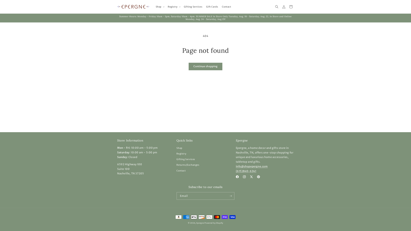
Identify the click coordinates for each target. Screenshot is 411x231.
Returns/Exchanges (187, 164)
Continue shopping (205, 66)
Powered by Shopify (214, 223)
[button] (160, 6)
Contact (181, 170)
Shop (179, 147)
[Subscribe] (230, 196)
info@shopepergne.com (252, 166)
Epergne (200, 223)
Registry (181, 153)
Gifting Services (185, 159)
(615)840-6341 (246, 170)
